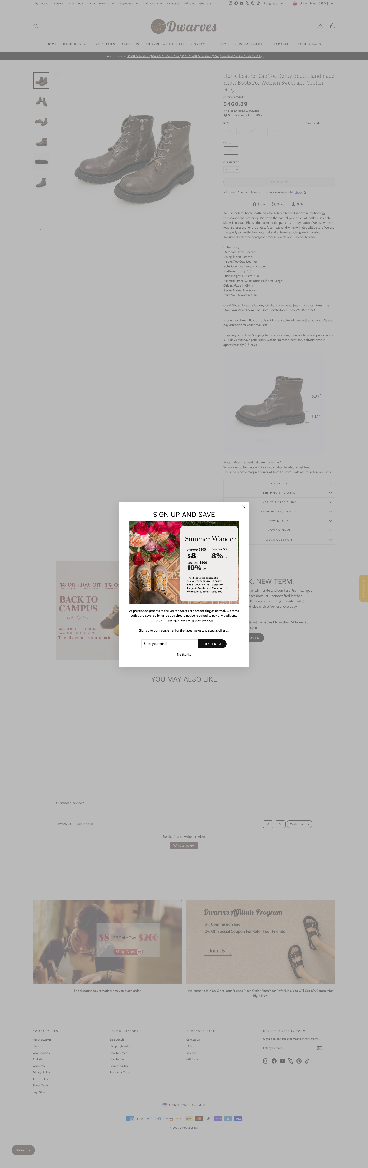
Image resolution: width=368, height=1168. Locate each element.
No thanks (184, 654)
